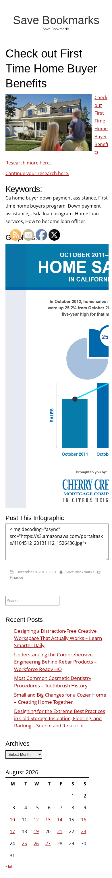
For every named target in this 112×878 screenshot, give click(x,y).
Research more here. (28, 163)
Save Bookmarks (56, 20)
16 (83, 819)
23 (83, 831)
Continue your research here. (37, 173)
